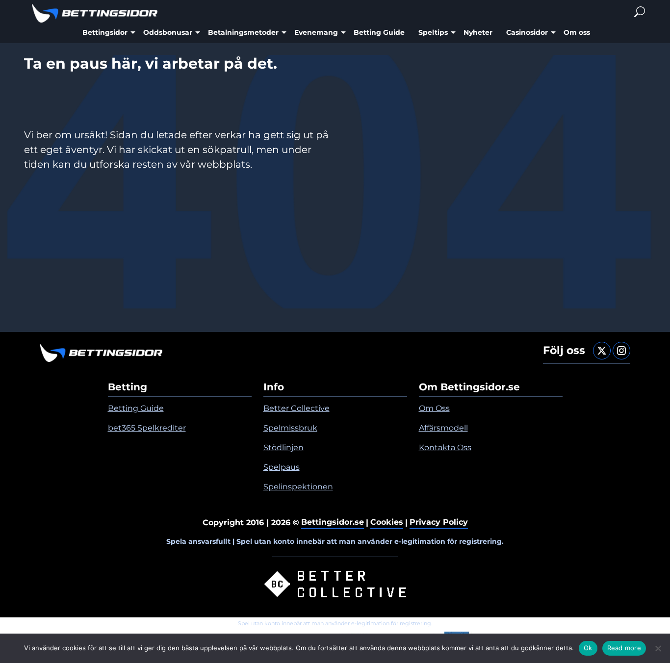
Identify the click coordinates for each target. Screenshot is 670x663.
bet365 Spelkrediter (147, 428)
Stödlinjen (283, 447)
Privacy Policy (439, 522)
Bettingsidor (105, 32)
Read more (624, 648)
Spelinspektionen (298, 486)
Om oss (577, 32)
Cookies (386, 522)
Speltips (433, 32)
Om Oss (434, 408)
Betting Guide (379, 32)
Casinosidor (527, 32)
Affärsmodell (443, 428)
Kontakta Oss (445, 447)
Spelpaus (281, 467)
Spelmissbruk (290, 428)
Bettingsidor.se (332, 522)
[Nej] (658, 648)
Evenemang (316, 32)
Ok (588, 648)
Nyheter (478, 32)
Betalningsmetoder (243, 32)
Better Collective (296, 408)
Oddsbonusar (167, 32)
